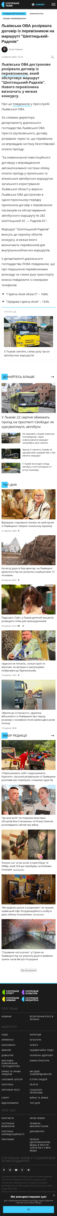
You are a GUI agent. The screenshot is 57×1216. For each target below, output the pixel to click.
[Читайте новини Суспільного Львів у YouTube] (16, 1169)
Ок (28, 1209)
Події (5, 1034)
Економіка (8, 1045)
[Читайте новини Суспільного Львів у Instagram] (10, 1169)
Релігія (34, 1084)
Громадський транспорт (14, 14)
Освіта (34, 1045)
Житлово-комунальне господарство (11, 1063)
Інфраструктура (36, 14)
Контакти (8, 1118)
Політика (7, 1084)
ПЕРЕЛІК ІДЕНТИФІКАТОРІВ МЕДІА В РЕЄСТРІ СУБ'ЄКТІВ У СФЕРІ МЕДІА (40, 1145)
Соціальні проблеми (36, 1091)
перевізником (15, 73)
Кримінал (8, 1039)
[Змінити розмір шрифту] (52, 56)
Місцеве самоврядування (14, 18)
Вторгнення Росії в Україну (42, 1018)
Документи (37, 1131)
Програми (8, 1139)
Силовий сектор (12, 1079)
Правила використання (39, 1125)
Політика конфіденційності (13, 1133)
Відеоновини (10, 1103)
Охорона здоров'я (41, 1055)
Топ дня (35, 1103)
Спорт (5, 1097)
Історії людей (38, 1079)
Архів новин (37, 1118)
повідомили (22, 104)
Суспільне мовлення (8, 1125)
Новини (7, 1016)
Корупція (35, 1034)
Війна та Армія (39, 1097)
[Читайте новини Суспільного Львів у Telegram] (28, 1169)
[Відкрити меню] (54, 4)
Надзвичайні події (42, 1050)
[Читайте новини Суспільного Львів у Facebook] (4, 1169)
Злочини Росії (11, 1089)
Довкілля (7, 1055)
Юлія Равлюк (16, 49)
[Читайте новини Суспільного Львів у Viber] (22, 1169)
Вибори (6, 1050)
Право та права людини (11, 1073)
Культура (35, 1039)
